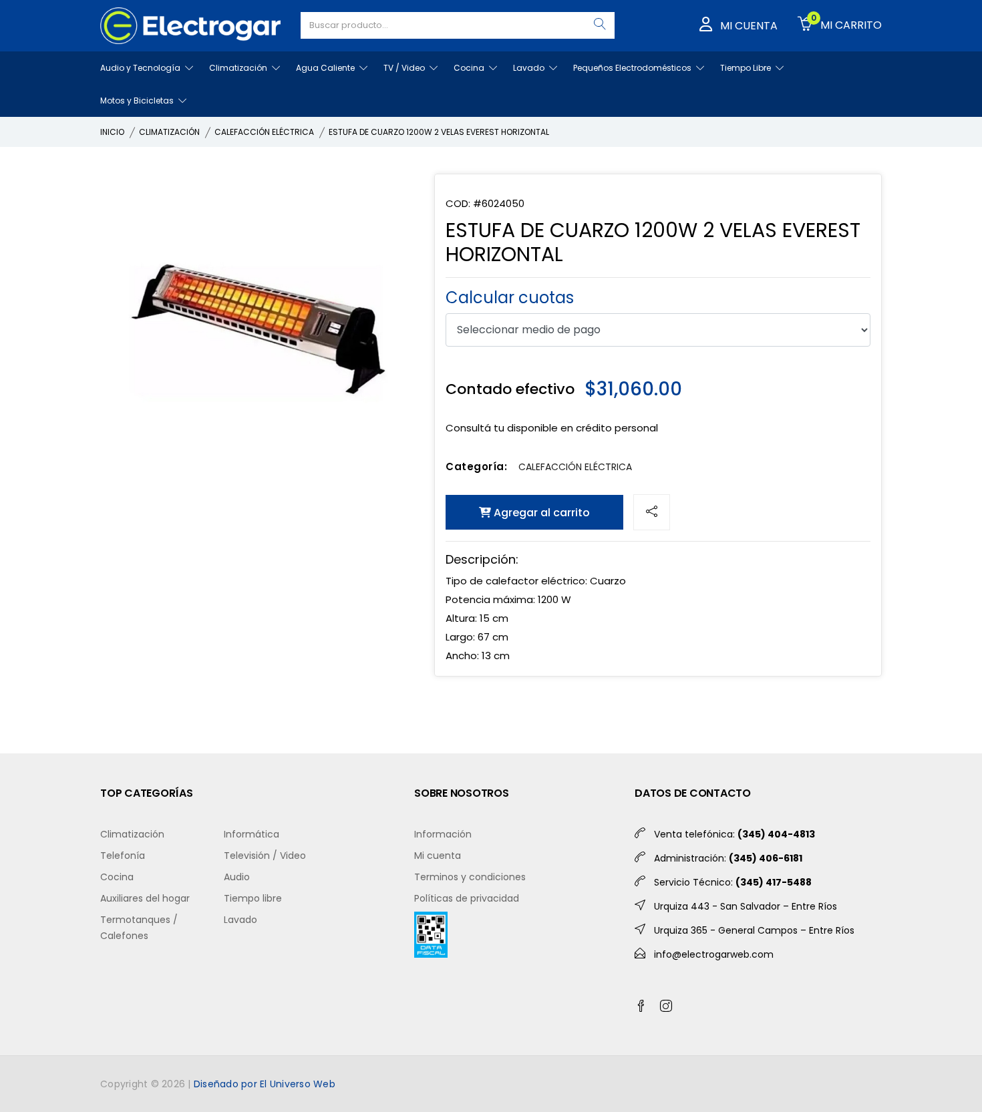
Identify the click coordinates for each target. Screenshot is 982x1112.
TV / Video (405, 67)
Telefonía (122, 855)
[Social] (651, 512)
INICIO (112, 132)
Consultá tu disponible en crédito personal (552, 428)
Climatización (239, 67)
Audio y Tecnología (141, 67)
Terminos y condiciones (470, 877)
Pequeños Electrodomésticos (633, 67)
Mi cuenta (437, 855)
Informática (251, 834)
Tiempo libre (253, 898)
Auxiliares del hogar (145, 898)
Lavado (529, 67)
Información (443, 834)
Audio (237, 877)
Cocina (470, 67)
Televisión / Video (265, 855)
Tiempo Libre (746, 67)
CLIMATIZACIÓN (169, 132)
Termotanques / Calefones (139, 927)
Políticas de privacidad (466, 898)
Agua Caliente (326, 67)
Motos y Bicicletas (138, 100)
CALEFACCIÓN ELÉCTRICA (264, 132)
